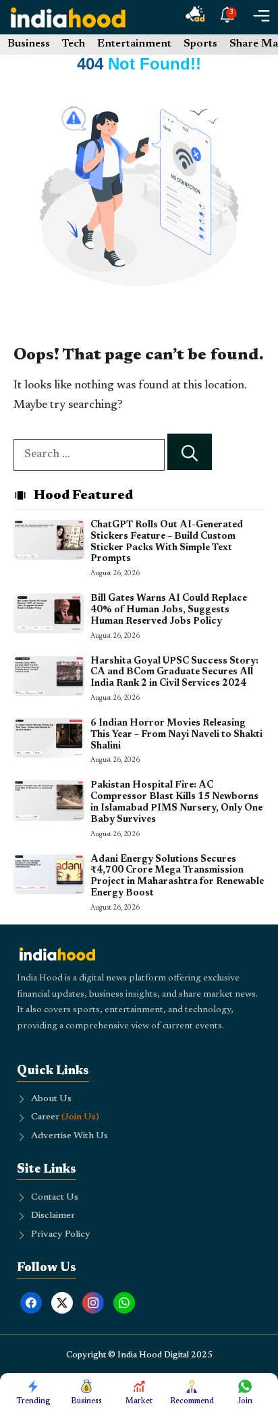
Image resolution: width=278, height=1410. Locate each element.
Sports (200, 43)
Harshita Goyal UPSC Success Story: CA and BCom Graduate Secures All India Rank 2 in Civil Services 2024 (174, 673)
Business (28, 43)
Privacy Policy (60, 1234)
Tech (73, 43)
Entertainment (134, 43)
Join (245, 1401)
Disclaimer (53, 1216)
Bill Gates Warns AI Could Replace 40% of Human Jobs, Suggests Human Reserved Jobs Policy (168, 610)
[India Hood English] (68, 17)
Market (139, 1401)
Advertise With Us (69, 1136)
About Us (51, 1099)
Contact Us (54, 1197)
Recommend (192, 1401)
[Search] (189, 452)
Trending (33, 1401)
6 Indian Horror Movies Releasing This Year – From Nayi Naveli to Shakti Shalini (176, 735)
